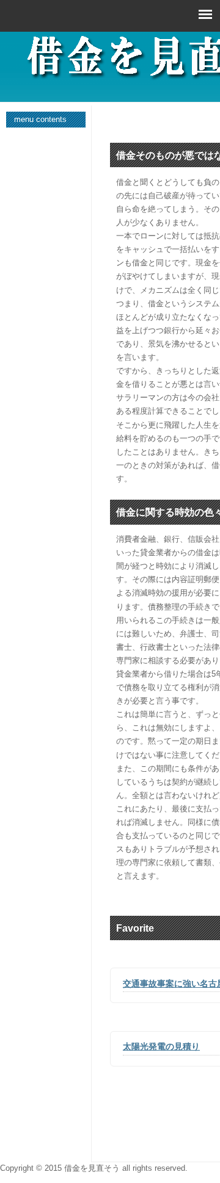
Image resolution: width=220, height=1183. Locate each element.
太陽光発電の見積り (161, 1046)
